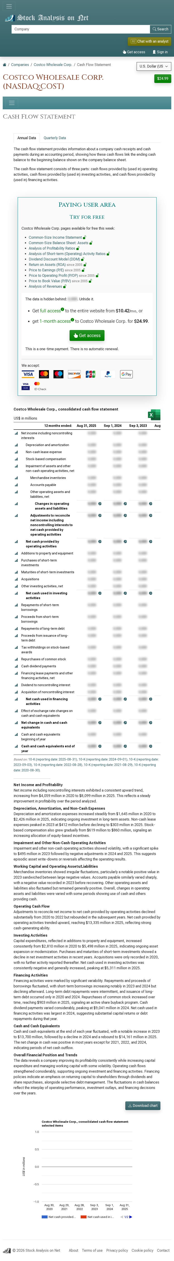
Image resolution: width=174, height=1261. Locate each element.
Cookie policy (142, 1250)
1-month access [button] (55, 321)
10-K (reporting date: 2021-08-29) (108, 765)
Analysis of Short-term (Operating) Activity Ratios (67, 254)
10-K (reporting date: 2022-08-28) (58, 765)
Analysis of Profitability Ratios (52, 248)
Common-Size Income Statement (56, 237)
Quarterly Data (55, 138)
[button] (16, 433)
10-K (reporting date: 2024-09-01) (103, 759)
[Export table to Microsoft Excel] (154, 414)
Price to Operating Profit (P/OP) (62, 275)
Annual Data (26, 138)
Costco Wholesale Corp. (53, 65)
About (73, 1250)
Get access (135, 52)
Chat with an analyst (150, 41)
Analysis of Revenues (46, 286)
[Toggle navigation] (9, 6)
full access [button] (50, 310)
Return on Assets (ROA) (55, 264)
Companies (20, 65)
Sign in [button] (162, 52)
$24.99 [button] (162, 78)
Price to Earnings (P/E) (55, 270)
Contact (163, 1250)
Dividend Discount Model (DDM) (55, 259)
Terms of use (92, 1250)
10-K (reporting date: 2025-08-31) (52, 759)
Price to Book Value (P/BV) (58, 281)
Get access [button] (89, 335)
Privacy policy (117, 1250)
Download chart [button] (144, 1105)
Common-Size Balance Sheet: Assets (59, 243)
